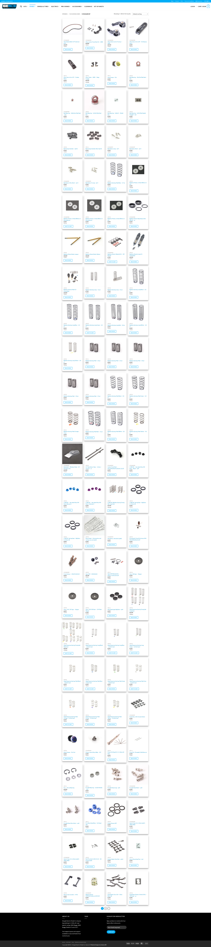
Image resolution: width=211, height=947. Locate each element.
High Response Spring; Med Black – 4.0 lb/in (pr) (72, 681)
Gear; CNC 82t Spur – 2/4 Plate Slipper (94, 610)
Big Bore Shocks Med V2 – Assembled (70, 290)
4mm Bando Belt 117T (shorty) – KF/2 (72, 42)
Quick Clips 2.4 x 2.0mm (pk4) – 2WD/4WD (72, 859)
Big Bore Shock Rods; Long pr (71, 254)
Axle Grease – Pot (112, 77)
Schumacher (74, 14)
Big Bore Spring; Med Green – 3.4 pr (137, 396)
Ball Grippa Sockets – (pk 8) (70, 148)
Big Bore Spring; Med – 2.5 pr (115, 360)
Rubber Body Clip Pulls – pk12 (115, 859)
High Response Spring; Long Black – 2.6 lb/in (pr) (94, 646)
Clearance (88, 6)
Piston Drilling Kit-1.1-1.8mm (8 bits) (116, 752)
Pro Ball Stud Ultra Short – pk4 (71, 823)
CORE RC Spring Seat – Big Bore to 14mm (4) (72, 539)
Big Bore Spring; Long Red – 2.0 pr (116, 325)
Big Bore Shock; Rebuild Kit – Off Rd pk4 (116, 254)
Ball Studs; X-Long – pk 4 (92, 183)
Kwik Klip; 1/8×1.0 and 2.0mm (137, 716)
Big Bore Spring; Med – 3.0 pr (136, 360)
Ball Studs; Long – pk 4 (113, 148)
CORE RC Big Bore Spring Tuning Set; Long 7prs (116, 503)
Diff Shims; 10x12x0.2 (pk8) (115, 538)
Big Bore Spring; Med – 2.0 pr (93, 360)
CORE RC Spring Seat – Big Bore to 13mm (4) (137, 503)
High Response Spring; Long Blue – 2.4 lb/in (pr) (116, 646)
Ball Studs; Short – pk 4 (135, 148)
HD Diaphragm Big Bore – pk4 (115, 609)
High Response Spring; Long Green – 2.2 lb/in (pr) (136, 646)
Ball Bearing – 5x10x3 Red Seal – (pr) (94, 113)
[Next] (108, 908)
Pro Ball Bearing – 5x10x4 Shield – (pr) (94, 788)
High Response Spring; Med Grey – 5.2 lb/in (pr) (137, 681)
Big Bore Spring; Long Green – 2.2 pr (94, 325)
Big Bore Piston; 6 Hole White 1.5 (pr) (116, 219)
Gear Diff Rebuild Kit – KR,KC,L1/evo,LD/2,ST (113, 574)
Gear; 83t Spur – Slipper (135, 574)
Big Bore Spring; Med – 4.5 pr (93, 396)
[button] (199, 1)
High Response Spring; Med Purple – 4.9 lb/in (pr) (93, 717)
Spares (32, 6)
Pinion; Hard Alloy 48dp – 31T (93, 752)
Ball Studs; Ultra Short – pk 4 (71, 183)
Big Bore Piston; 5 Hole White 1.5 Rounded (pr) (94, 219)
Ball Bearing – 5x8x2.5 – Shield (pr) (115, 113)
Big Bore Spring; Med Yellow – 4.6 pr (138, 432)
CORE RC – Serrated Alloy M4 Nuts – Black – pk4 (137, 467)
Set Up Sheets (99, 6)
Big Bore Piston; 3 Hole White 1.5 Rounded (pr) (72, 219)
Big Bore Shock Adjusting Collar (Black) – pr (137, 219)
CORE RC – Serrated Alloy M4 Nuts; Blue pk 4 (71, 503)
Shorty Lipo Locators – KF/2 (71, 894)
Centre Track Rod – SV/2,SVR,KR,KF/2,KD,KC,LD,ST (116, 467)
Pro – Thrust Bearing (69, 787)
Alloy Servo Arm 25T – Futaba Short (71, 78)
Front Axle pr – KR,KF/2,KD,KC (72, 574)
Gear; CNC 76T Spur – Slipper (71, 609)
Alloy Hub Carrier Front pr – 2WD (115, 42)
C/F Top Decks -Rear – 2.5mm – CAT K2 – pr (94, 467)
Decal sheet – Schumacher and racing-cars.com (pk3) (93, 539)
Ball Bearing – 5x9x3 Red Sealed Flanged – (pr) (137, 113)
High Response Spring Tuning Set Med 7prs (72, 646)
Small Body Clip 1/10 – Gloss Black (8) (115, 895)
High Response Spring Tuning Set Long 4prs (137, 610)
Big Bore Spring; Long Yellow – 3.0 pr (72, 361)
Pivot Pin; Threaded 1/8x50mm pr (138, 752)
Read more (68, 49)
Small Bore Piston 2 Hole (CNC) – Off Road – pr (138, 895)
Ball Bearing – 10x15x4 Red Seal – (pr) (138, 78)
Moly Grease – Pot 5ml (69, 752)
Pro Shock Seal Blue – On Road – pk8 (94, 823)
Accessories (76, 6)
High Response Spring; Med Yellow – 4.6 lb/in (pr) (115, 717)
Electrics (54, 6)
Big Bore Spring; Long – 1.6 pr (93, 289)
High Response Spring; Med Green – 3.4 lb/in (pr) (116, 681)
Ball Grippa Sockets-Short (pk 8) (94, 148)
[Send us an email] (207, 1)
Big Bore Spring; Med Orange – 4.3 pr (71, 432)
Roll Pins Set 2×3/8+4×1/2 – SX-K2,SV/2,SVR (94, 859)
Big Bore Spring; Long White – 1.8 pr (138, 325)
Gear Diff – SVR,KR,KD (91, 574)
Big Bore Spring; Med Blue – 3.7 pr (116, 183)
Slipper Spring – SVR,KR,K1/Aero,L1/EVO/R (93, 895)
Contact (177, 1)
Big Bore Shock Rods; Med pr (93, 254)
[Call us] (208, 1)
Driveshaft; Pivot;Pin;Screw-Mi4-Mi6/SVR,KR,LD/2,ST (138, 539)
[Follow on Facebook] (204, 1)
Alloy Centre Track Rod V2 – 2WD (94, 42)
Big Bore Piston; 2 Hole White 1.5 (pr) (138, 183)
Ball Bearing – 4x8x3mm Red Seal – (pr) (72, 113)
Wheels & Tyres (42, 6)
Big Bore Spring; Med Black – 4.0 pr (116, 396)
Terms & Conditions (189, 1)
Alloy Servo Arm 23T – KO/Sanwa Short (138, 42)
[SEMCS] (9, 6)
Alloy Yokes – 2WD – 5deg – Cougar (93, 78)
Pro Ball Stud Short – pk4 (135, 787)
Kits (25, 6)
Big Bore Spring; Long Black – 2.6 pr (137, 290)
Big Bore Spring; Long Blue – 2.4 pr (72, 325)
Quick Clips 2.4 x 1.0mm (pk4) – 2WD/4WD (137, 823)
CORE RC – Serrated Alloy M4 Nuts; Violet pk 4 (93, 503)
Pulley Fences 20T (112, 823)
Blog (172, 1)
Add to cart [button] (68, 226)
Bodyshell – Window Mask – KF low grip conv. (72, 467)
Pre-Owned (65, 6)
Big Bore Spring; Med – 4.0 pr (71, 396)
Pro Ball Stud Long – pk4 (114, 787)
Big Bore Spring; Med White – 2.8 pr (116, 432)
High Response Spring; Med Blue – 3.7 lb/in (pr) (94, 681)
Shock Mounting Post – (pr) (136, 859)
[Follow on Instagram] (205, 1)
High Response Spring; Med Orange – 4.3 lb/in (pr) (71, 717)
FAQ (182, 1)
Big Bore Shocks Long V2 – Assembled (136, 254)
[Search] (21, 6)
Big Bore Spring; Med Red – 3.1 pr (94, 431)
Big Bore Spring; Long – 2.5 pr (115, 289)
